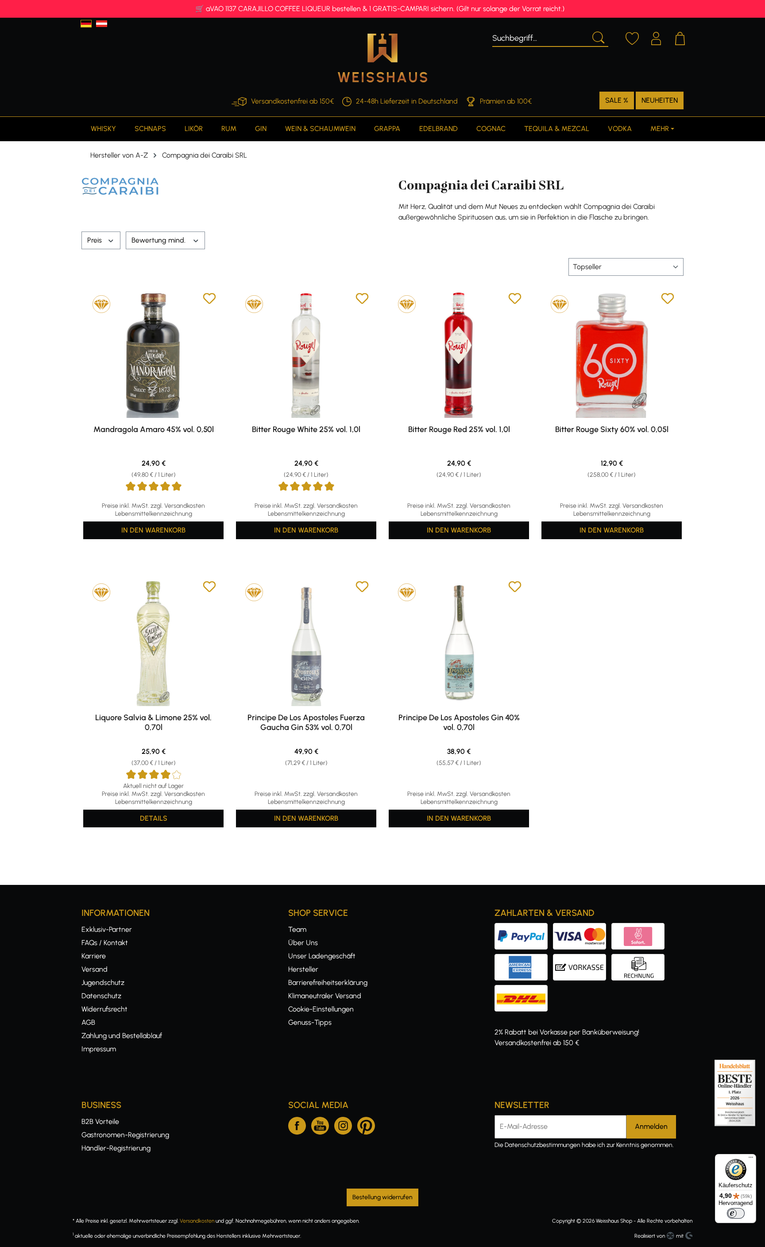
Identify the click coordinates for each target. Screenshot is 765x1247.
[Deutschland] (86, 23)
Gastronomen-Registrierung (125, 1135)
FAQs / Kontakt (104, 942)
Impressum (98, 1049)
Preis (95, 240)
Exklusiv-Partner (106, 929)
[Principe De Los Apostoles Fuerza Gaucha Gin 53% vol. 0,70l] (306, 643)
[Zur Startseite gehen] (382, 58)
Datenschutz (101, 996)
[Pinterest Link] (366, 1124)
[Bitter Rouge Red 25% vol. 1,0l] (459, 355)
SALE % (616, 100)
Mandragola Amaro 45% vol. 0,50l (153, 429)
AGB (88, 1022)
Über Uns (303, 942)
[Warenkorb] (680, 37)
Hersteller (303, 969)
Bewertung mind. (159, 240)
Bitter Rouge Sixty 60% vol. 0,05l (611, 429)
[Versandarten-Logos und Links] (524, 990)
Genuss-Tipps (310, 1022)
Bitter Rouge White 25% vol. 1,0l (306, 429)
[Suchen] (597, 37)
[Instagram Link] (343, 1124)
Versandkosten (197, 1221)
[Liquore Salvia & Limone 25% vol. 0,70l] (153, 643)
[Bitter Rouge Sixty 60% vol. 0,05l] (612, 355)
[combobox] (539, 37)
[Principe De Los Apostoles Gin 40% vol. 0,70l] (459, 643)
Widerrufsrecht (104, 1009)
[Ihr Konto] (656, 37)
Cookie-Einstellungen (321, 1009)
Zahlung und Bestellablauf (121, 1035)
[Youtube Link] (320, 1124)
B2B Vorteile (100, 1121)
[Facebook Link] (297, 1124)
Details (153, 818)
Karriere (93, 956)
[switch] (736, 1213)
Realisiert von (649, 1236)
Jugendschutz (102, 982)
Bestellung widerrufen (382, 1197)
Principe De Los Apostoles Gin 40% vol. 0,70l (459, 722)
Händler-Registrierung (116, 1148)
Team (297, 929)
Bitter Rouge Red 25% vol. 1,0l (459, 429)
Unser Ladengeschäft (321, 956)
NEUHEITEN (659, 100)
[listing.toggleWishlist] (209, 300)
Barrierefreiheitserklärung (327, 982)
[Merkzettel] (632, 37)
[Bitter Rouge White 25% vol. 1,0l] (306, 355)
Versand (94, 969)
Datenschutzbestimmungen (542, 1145)
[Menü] (751, 1159)
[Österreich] (101, 23)
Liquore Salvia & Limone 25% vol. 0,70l (153, 722)
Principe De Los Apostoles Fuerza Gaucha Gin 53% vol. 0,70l (306, 722)
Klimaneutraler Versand (324, 996)
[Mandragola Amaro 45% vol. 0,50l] (153, 355)
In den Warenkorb (153, 530)
